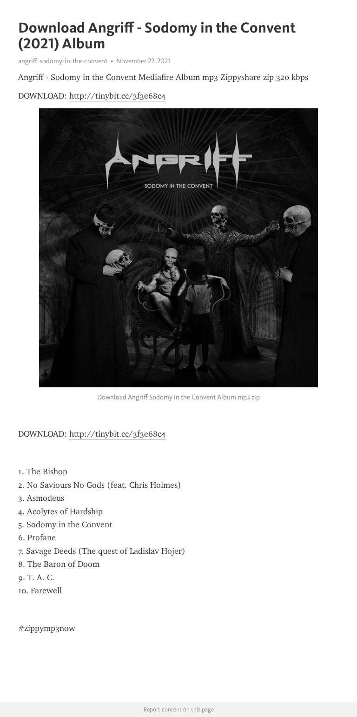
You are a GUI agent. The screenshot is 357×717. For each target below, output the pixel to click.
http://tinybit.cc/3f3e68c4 (117, 96)
